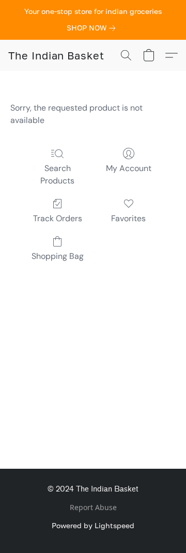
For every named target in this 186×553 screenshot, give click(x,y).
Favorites (128, 218)
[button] (56, 55)
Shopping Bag (58, 256)
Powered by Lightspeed (93, 525)
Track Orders (57, 218)
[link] (93, 28)
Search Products (57, 174)
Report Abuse (93, 507)
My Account (128, 168)
